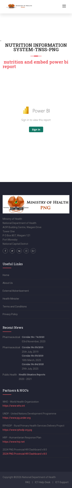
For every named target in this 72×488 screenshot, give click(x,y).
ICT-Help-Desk (42, 482)
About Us (8, 283)
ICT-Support (62, 482)
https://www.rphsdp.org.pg (17, 429)
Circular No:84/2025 (33, 364)
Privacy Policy (10, 314)
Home (6, 275)
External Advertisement (16, 290)
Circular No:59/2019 (32, 347)
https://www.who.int (14, 405)
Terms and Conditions (15, 306)
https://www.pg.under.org (17, 417)
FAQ (27, 482)
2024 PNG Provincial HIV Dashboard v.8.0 (25, 453)
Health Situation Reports (32, 374)
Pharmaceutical (11, 337)
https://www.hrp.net (14, 441)
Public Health (10, 374)
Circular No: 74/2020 (33, 336)
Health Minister (11, 298)
